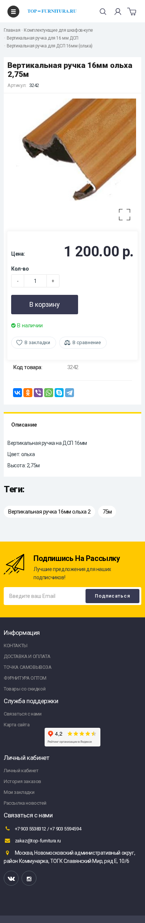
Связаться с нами (23, 714)
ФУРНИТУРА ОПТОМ (25, 678)
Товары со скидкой (24, 689)
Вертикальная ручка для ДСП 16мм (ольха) (50, 46)
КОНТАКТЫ (16, 645)
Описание (24, 424)
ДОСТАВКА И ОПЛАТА (27, 656)
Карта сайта (17, 724)
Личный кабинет (21, 770)
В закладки (37, 342)
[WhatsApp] (48, 392)
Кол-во (20, 269)
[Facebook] (29, 878)
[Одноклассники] (27, 392)
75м (107, 511)
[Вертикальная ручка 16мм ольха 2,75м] (72, 162)
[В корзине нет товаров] (132, 12)
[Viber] (38, 392)
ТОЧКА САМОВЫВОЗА (28, 667)
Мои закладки (19, 792)
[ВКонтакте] (17, 392)
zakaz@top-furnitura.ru (37, 841)
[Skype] (59, 392)
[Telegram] (69, 392)
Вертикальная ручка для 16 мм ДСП (42, 38)
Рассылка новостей (25, 803)
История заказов (22, 781)
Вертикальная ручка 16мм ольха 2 (49, 511)
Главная (12, 30)
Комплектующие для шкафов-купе (58, 30)
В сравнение (86, 342)
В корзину (44, 304)
